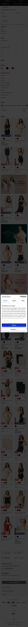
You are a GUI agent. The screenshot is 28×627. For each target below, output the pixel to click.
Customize (13, 329)
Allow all (14, 325)
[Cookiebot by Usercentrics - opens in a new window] (20, 297)
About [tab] (23, 300)
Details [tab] (14, 300)
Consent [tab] (5, 300)
